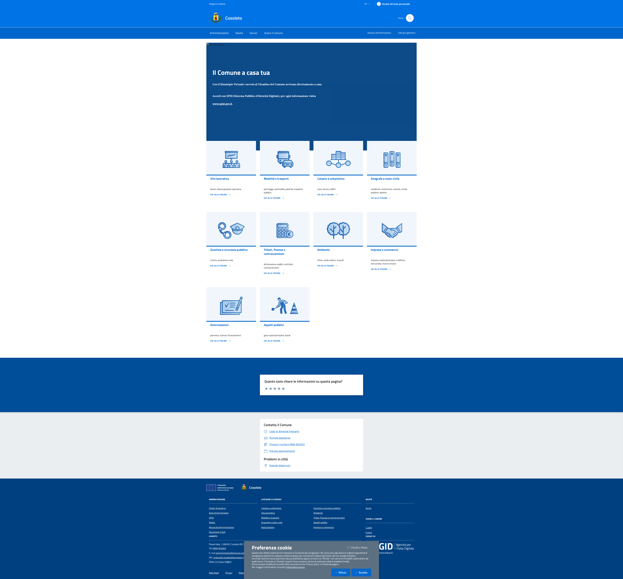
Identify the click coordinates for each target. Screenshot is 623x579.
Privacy (228, 573)
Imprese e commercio (323, 527)
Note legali (214, 573)
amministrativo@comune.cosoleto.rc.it (234, 553)
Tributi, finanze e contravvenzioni (329, 518)
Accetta (365, 572)
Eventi (369, 532)
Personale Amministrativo (221, 527)
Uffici (211, 518)
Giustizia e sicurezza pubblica (327, 508)
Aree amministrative (219, 513)
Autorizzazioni (267, 527)
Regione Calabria (217, 4)
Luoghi (369, 527)
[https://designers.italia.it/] (390, 546)
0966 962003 (219, 548)
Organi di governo (217, 508)
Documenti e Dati (217, 532)
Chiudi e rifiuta (361, 547)
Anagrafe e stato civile (271, 522)
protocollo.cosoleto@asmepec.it (228, 557)
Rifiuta (344, 572)
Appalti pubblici (320, 522)
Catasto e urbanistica (271, 508)
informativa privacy (295, 567)
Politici (212, 522)
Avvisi (368, 508)
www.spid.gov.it (222, 103)
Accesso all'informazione (379, 32)
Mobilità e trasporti (270, 518)
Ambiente (318, 513)
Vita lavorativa (268, 513)
